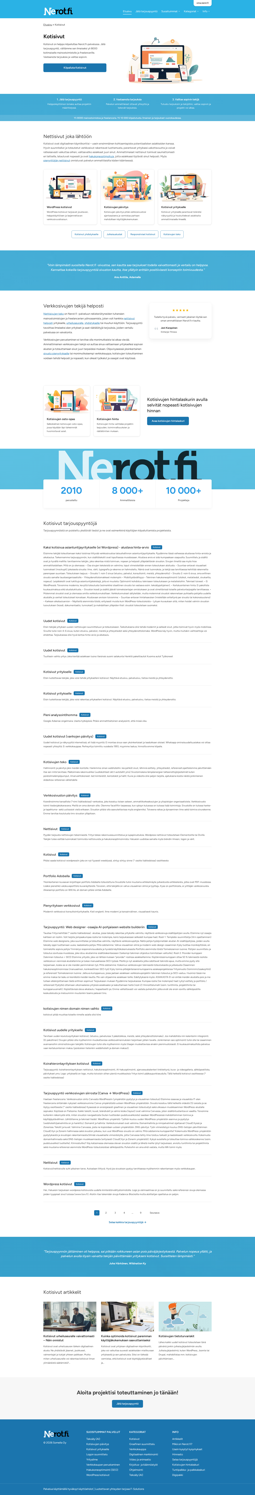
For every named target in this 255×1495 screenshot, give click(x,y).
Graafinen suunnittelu (142, 1444)
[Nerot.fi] (63, 1434)
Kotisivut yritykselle (97, 1449)
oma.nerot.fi (203, 3)
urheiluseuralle (74, 323)
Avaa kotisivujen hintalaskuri (168, 420)
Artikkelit (177, 1439)
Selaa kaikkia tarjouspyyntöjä (127, 1222)
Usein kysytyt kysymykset (187, 1449)
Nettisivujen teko (53, 313)
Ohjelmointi (136, 1469)
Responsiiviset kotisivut (142, 234)
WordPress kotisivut (97, 1475)
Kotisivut (156, 547)
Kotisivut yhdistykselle (86, 234)
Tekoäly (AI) (93, 1439)
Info (205, 11)
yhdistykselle (92, 323)
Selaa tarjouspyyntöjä (185, 1459)
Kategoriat (190, 11)
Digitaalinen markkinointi (143, 1454)
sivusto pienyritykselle (56, 353)
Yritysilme (92, 1459)
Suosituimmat (169, 11)
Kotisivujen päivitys (97, 1444)
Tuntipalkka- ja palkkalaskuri (188, 1469)
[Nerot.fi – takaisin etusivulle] (58, 11)
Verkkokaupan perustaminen (103, 1464)
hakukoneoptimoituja (101, 156)
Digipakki (177, 1475)
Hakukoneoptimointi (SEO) (102, 1469)
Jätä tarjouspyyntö (146, 11)
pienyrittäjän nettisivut (56, 160)
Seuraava (154, 1212)
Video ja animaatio (140, 1459)
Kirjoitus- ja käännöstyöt (143, 1464)
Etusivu (127, 11)
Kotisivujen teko (172, 234)
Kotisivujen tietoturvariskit (176, 1336)
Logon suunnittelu (97, 1454)
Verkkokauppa (137, 1449)
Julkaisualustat (114, 234)
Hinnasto (177, 1454)
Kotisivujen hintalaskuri (185, 1464)
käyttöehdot (86, 1489)
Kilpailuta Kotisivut (75, 67)
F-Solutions (137, 1489)
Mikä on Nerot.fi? (182, 1444)
